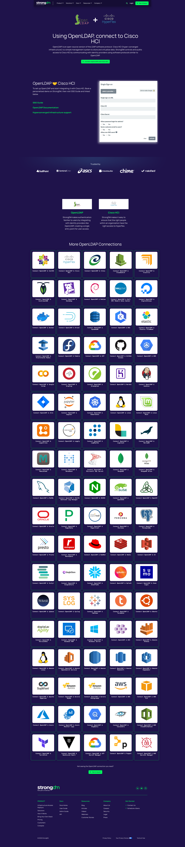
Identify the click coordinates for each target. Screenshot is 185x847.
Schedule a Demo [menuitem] (133, 808)
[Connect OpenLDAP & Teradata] (120, 604)
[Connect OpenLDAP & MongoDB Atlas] (146, 462)
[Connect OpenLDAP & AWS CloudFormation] (146, 718)
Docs (77, 3)
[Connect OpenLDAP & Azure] (43, 718)
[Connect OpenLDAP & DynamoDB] (95, 320)
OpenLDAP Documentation (46, 107)
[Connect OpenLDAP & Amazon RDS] (95, 661)
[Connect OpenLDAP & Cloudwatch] (120, 264)
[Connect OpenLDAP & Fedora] (69, 349)
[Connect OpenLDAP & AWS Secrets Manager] (146, 746)
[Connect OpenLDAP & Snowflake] (95, 576)
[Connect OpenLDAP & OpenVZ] (146, 491)
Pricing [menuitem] (40, 820)
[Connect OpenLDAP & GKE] (146, 349)
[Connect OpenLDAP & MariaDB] (146, 434)
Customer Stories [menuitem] (88, 817)
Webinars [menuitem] (85, 814)
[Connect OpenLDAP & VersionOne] (43, 633)
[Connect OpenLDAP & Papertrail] (95, 519)
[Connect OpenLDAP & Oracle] (43, 519)
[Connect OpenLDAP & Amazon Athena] (146, 633)
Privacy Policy (107, 838)
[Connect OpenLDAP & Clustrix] (146, 264)
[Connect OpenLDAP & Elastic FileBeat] (146, 320)
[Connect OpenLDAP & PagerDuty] (69, 519)
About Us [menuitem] (106, 805)
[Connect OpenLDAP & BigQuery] (95, 718)
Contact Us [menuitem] (131, 805)
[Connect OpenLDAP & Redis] (120, 547)
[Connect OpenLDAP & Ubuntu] (146, 604)
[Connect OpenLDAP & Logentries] (43, 434)
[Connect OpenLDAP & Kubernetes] (95, 406)
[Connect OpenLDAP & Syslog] (69, 604)
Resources (86, 3)
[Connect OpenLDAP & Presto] (43, 547)
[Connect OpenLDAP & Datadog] (69, 292)
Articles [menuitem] (84, 808)
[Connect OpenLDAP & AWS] (120, 689)
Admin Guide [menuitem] (64, 811)
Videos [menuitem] (84, 811)
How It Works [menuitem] (42, 814)
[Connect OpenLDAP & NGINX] (95, 491)
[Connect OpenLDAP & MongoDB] (120, 462)
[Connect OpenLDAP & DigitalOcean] (146, 292)
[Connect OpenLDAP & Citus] (95, 264)
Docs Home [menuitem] (64, 805)
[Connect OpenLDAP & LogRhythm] (95, 434)
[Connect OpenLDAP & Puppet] (120, 746)
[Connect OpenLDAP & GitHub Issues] (120, 349)
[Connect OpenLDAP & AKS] (120, 633)
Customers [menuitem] (41, 823)
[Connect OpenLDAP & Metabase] (69, 462)
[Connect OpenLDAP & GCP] (95, 349)
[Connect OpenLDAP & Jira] (43, 406)
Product (59, 3)
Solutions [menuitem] (41, 811)
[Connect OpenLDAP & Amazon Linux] (43, 661)
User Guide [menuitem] (63, 808)
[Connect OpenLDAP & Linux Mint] (146, 406)
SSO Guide (38, 102)
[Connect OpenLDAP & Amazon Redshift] (120, 661)
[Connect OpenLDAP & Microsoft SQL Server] (95, 462)
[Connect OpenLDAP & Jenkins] (146, 377)
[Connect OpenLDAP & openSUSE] (120, 491)
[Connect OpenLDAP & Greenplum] (95, 377)
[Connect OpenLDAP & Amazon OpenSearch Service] (69, 661)
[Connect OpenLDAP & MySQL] (43, 491)
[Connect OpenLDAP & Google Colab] (43, 377)
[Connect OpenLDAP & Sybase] (43, 604)
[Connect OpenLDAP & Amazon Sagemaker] (146, 661)
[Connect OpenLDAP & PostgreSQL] (146, 519)
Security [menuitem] (106, 811)
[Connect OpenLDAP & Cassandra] (120, 718)
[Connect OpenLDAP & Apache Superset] (43, 689)
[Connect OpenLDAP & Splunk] (120, 576)
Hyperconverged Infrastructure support (52, 112)
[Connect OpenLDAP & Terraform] (43, 746)
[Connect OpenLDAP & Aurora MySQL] (69, 689)
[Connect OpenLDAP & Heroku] (120, 377)
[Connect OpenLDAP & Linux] (120, 406)
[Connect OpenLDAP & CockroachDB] (43, 292)
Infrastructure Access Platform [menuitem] (45, 806)
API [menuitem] (61, 814)
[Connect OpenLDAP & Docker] (43, 320)
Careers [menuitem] (106, 808)
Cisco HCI (113, 212)
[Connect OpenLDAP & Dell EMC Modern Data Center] (120, 292)
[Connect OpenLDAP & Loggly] (69, 434)
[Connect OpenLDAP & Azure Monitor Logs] (69, 718)
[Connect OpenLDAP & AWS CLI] (146, 689)
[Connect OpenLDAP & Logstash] (120, 434)
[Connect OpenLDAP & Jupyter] (69, 406)
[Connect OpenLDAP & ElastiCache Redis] (43, 349)
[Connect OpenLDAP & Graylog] (69, 377)
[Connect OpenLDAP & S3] (146, 547)
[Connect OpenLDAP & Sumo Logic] (146, 576)
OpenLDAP (77, 212)
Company (97, 3)
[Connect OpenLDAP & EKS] (120, 320)
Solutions (69, 3)
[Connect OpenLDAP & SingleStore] (69, 576)
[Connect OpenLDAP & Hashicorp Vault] (69, 746)
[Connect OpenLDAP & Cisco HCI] (69, 264)
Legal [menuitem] (105, 814)
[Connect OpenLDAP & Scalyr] (43, 576)
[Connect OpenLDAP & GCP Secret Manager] (95, 746)
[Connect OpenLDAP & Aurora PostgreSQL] (95, 689)
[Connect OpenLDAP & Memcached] (43, 462)
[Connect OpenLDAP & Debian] (95, 292)
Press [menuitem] (105, 817)
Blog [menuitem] (83, 805)
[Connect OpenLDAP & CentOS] (43, 264)
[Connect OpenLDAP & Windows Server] (95, 633)
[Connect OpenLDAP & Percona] (120, 519)
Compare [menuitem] (41, 826)
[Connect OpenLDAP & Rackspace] (69, 547)
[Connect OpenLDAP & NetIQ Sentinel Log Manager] (69, 491)
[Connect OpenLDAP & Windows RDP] (69, 633)
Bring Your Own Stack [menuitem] (45, 817)
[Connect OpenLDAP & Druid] (69, 320)
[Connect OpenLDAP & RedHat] (95, 547)
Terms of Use (141, 838)
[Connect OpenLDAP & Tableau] (95, 604)
